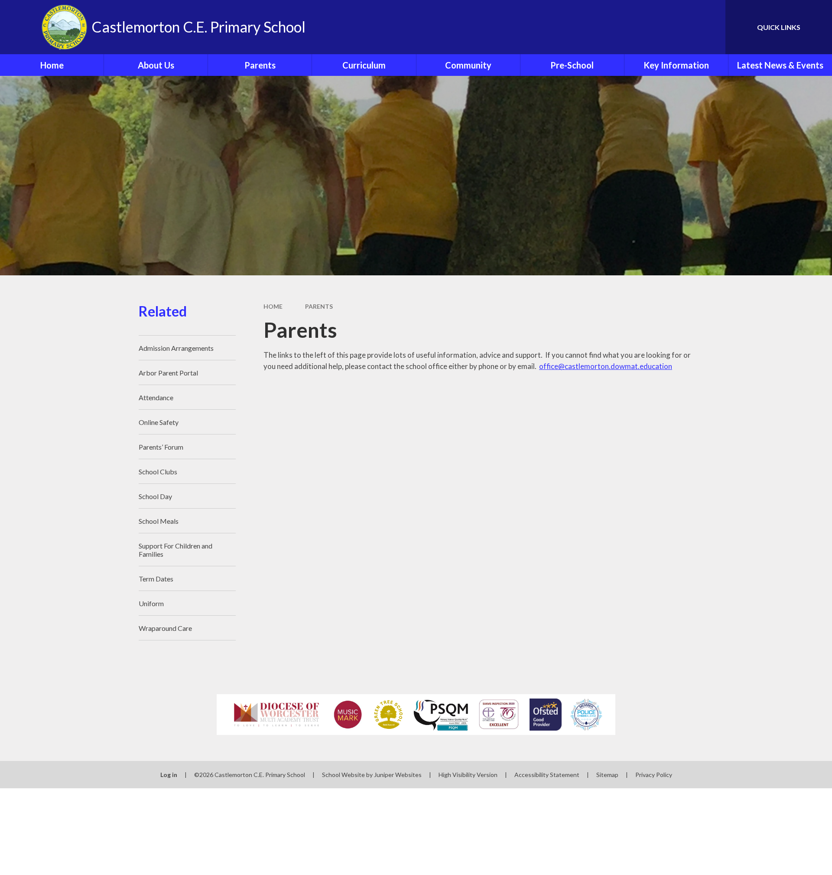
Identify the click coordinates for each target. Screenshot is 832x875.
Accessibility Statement (546, 774)
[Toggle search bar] (710, 27)
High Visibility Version (468, 774)
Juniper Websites (398, 774)
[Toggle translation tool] (680, 27)
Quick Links (778, 27)
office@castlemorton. (575, 366)
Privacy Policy (653, 774)
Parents (319, 306)
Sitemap (607, 774)
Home (273, 306)
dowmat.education (641, 366)
